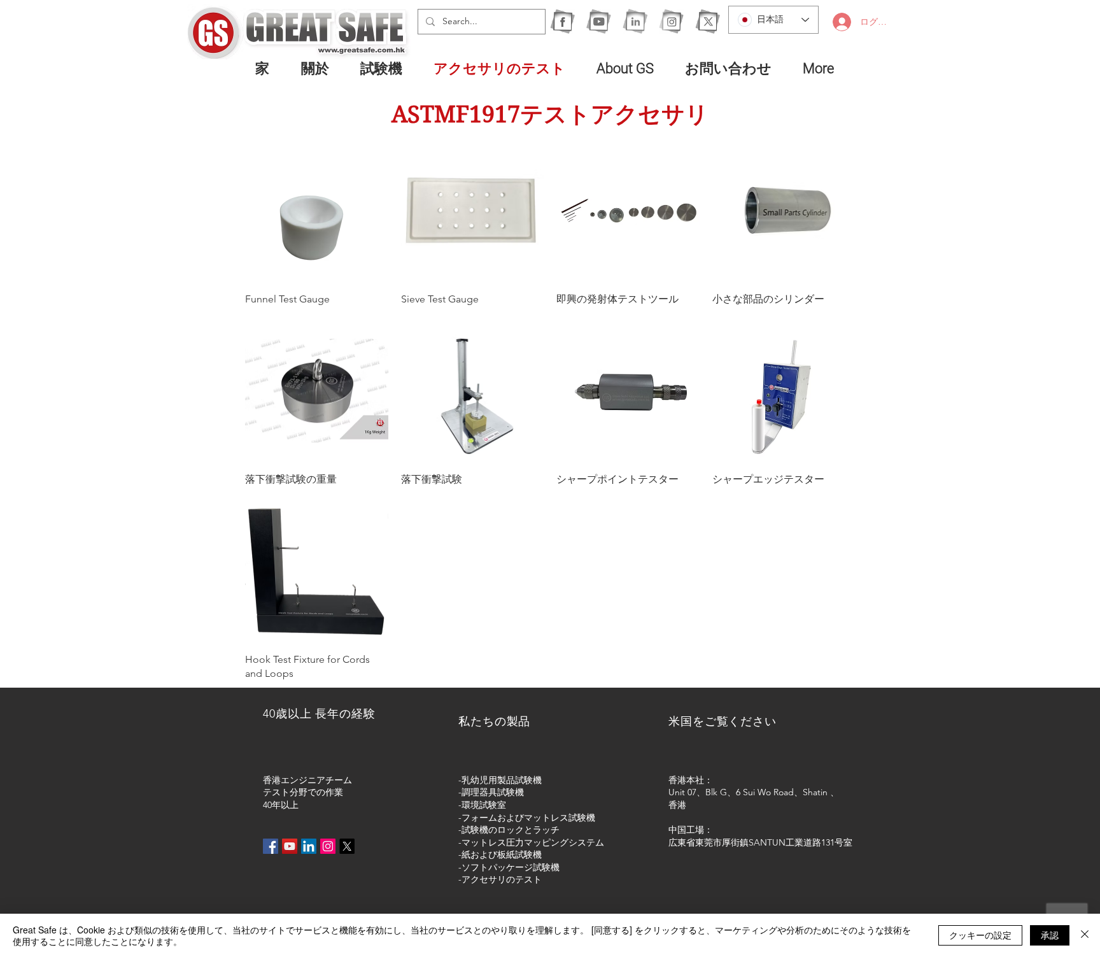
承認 (1050, 934)
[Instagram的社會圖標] (327, 846)
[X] (707, 21)
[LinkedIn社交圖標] (308, 846)
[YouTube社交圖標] (289, 846)
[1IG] (671, 21)
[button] (387, 68)
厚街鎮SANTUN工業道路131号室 (787, 842)
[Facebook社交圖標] (270, 846)
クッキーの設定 (980, 934)
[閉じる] (1084, 935)
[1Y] (598, 21)
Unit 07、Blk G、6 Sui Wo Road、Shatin (748, 792)
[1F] (562, 21)
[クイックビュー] (316, 210)
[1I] (635, 21)
